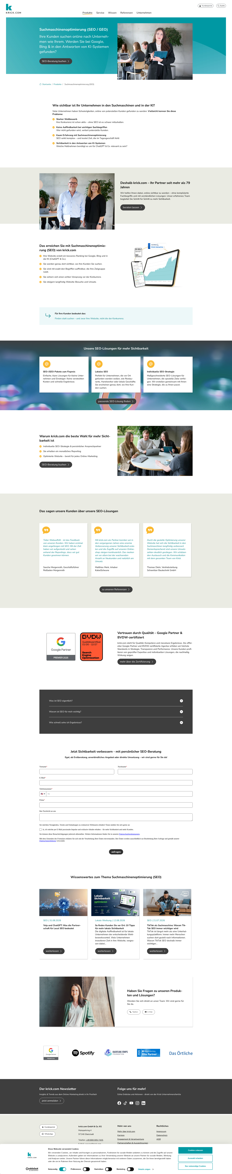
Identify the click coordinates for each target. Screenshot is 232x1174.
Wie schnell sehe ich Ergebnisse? (65, 722)
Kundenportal (50, 1127)
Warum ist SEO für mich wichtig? (65, 711)
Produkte (87, 12)
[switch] (86, 1169)
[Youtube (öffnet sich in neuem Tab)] (131, 1102)
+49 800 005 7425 (94, 1140)
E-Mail (150, 1012)
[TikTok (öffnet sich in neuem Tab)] (125, 1102)
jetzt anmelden (50, 1100)
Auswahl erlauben (195, 1158)
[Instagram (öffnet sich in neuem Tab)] (137, 1102)
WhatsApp (49, 1134)
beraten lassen (131, 207)
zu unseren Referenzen (114, 589)
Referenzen (126, 12)
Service (100, 12)
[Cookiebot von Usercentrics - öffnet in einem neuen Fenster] (32, 1169)
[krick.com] (13, 9)
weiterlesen (52, 951)
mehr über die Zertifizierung (135, 661)
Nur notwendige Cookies (195, 1166)
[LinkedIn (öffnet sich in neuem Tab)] (143, 1102)
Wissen (112, 12)
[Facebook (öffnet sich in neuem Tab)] (119, 1102)
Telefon (135, 1012)
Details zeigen (144, 1169)
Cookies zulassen (195, 1150)
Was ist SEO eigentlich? (60, 700)
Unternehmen (144, 12)
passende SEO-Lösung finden (114, 401)
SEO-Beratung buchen (54, 61)
